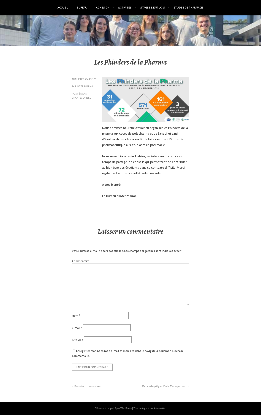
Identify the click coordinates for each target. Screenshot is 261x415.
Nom (76, 315)
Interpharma (85, 86)
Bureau (82, 7)
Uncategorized (81, 97)
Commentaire (80, 261)
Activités (125, 7)
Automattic (160, 408)
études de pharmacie (188, 7)
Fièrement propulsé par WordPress (113, 408)
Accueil (63, 7)
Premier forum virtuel (87, 386)
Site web (77, 340)
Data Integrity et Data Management (164, 386)
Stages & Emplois (152, 7)
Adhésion (103, 7)
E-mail (77, 327)
